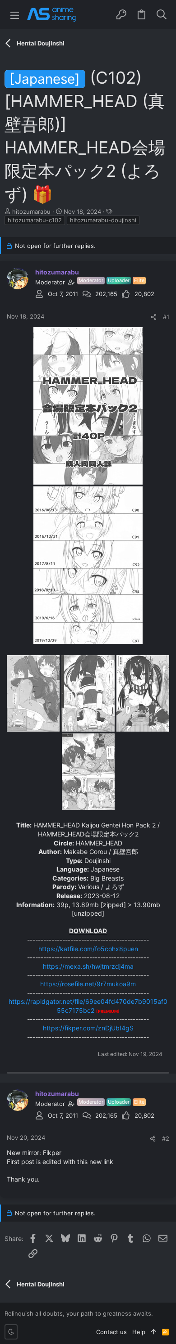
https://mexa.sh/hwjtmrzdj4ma (88, 966)
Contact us (111, 1331)
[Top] (153, 1332)
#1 (166, 316)
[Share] (154, 317)
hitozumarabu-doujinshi (103, 220)
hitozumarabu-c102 (35, 220)
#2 (165, 1138)
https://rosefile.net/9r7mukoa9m (88, 984)
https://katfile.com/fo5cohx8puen (88, 949)
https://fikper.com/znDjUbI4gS (88, 1028)
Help (138, 1331)
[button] (15, 14)
